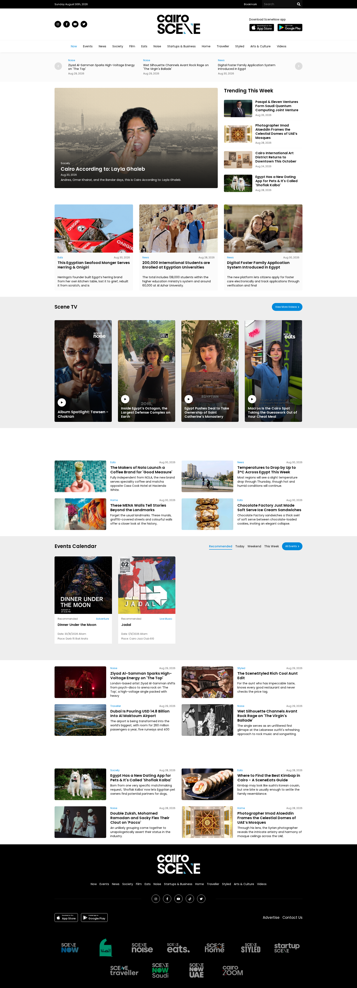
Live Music (166, 618)
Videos (281, 46)
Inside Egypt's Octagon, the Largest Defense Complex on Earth (145, 412)
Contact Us (292, 917)
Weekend (254, 546)
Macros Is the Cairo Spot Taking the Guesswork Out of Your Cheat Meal (272, 412)
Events (88, 46)
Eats (144, 46)
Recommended (220, 546)
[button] (298, 66)
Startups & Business (181, 46)
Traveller (223, 46)
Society (117, 46)
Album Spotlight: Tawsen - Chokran (83, 414)
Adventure (102, 618)
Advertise (271, 917)
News (102, 46)
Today (239, 546)
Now (74, 46)
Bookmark (250, 4)
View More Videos (286, 307)
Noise (157, 46)
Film (132, 46)
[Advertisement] (178, 443)
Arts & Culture (260, 46)
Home (206, 46)
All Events (291, 546)
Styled (239, 46)
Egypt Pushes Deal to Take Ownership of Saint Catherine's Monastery (206, 412)
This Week (271, 546)
